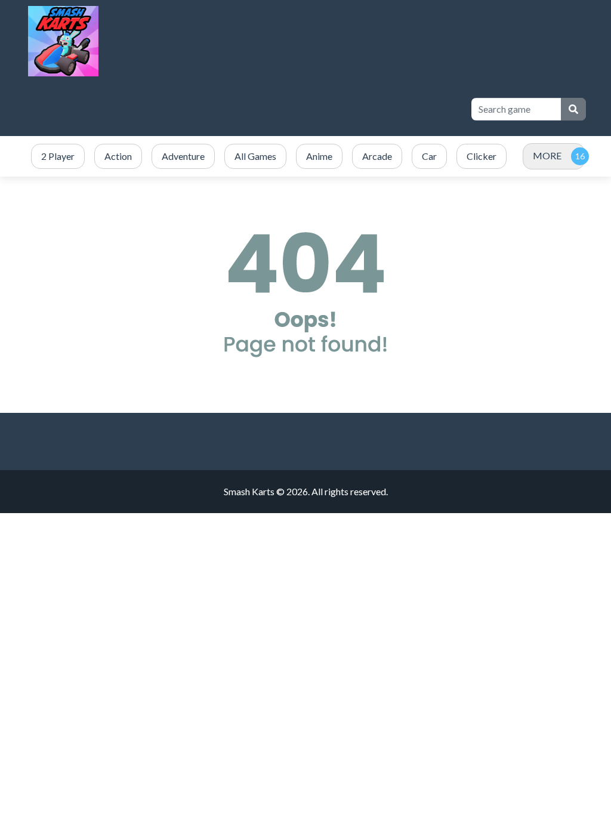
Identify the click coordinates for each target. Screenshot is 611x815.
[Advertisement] (242, 109)
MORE (547, 155)
